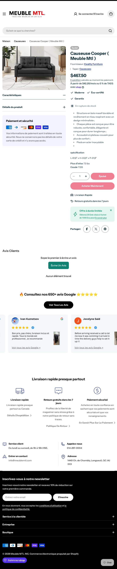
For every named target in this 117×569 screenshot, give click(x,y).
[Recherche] (110, 31)
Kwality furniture (93, 64)
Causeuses (20, 41)
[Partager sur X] (96, 229)
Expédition (75, 80)
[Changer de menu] (4, 14)
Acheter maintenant (92, 185)
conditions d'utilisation (50, 505)
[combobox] (58, 30)
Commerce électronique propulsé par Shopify (54, 553)
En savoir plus (101, 218)
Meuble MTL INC (20, 553)
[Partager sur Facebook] (86, 229)
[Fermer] (111, 210)
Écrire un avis (58, 265)
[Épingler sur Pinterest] (105, 229)
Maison (6, 41)
